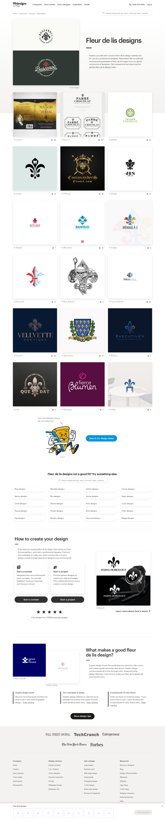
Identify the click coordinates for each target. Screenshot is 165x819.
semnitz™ (19, 139)
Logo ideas (124, 785)
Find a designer (63, 4)
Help (121, 801)
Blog (121, 769)
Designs (32, 13)
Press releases (18, 773)
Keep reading (28, 702)
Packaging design (90, 781)
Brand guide (88, 777)
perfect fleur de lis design (100, 67)
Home (15, 13)
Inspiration (77, 4)
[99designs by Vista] (19, 4)
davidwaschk (20, 301)
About (15, 765)
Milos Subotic (67, 247)
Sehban (113, 409)
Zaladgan (114, 139)
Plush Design (67, 409)
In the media (17, 777)
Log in (149, 4)
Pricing (51, 781)
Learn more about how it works (132, 611)
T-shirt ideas (124, 789)
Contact (16, 769)
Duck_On (101, 608)
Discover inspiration (56, 777)
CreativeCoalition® (117, 301)
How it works (49, 4)
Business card (89, 769)
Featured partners (126, 797)
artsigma (18, 193)
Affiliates (123, 781)
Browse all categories (92, 793)
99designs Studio (55, 785)
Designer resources (127, 793)
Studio (87, 4)
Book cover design (91, 789)
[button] (162, 806)
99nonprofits (17, 785)
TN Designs (67, 193)
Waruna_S (114, 355)
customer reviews (60, 617)
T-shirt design (89, 785)
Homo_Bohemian (68, 301)
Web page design (90, 773)
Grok (17, 409)
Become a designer (127, 765)
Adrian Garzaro (68, 355)
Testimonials (17, 781)
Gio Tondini (75, 87)
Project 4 (66, 139)
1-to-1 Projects (54, 769)
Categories (37, 4)
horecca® (19, 355)
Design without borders (128, 773)
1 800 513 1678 (138, 4)
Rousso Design (53, 685)
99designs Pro (54, 789)
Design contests (54, 765)
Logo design (88, 765)
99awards (123, 777)
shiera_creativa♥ (20, 678)
